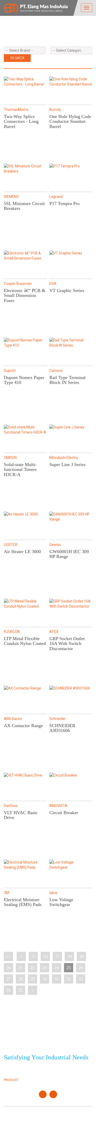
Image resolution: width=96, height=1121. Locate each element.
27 (8, 979)
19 (81, 956)
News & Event (63, 1074)
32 (68, 979)
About (9, 1074)
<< (8, 956)
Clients (58, 1068)
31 (56, 979)
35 (20, 990)
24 (56, 967)
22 (32, 967)
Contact (59, 1080)
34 (8, 990)
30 (44, 979)
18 (69, 956)
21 (20, 967)
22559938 (55, 1037)
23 (44, 967)
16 (45, 956)
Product (11, 1080)
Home (8, 1068)
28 (20, 979)
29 (32, 979)
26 (80, 967)
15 (33, 956)
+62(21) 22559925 (32, 1037)
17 (57, 956)
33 (80, 979)
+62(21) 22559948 (32, 1043)
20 (8, 967)
